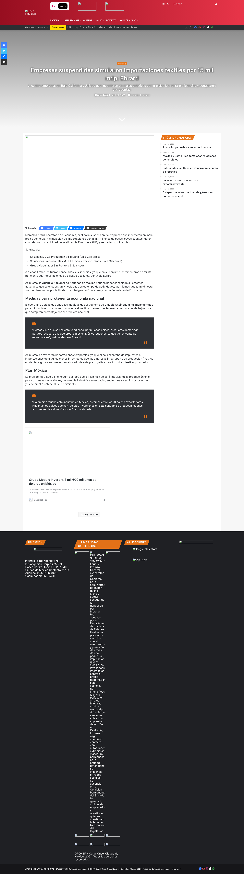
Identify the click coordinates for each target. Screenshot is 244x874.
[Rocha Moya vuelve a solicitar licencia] (97, 692)
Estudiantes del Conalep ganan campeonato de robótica (103, 27)
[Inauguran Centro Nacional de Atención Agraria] (82, 847)
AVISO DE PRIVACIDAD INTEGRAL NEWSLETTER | (46, 869)
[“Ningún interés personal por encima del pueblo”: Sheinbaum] (82, 555)
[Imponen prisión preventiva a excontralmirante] (113, 555)
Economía (122, 64)
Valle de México (128, 20)
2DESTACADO (90, 514)
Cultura (87, 20)
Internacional (71, 20)
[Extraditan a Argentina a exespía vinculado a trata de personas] (97, 847)
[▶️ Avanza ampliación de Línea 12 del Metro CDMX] (113, 838)
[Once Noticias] (35, 12)
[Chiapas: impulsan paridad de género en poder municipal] (113, 847)
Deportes (111, 20)
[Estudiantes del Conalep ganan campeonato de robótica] (97, 838)
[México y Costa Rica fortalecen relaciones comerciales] (82, 838)
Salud (99, 20)
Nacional (55, 20)
